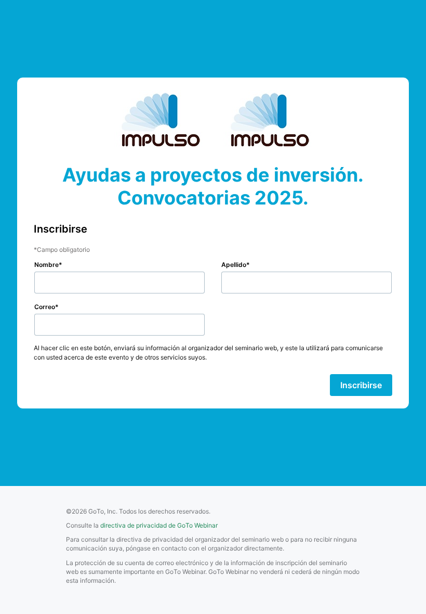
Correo (44, 307)
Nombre (46, 264)
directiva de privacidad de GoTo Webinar (159, 525)
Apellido (233, 264)
